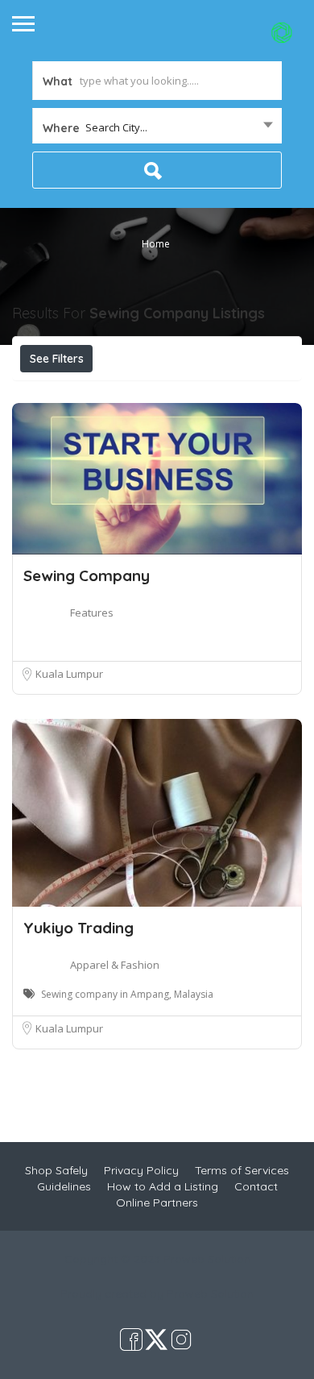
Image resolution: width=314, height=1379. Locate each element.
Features (92, 612)
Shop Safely (56, 1170)
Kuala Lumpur (69, 674)
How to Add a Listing (162, 1186)
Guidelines (64, 1186)
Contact (256, 1186)
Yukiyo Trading (78, 927)
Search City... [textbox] (116, 127)
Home (156, 244)
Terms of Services (242, 1170)
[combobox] (157, 127)
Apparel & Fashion (114, 964)
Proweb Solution (210, 1293)
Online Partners (157, 1202)
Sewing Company (86, 575)
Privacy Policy (141, 1170)
